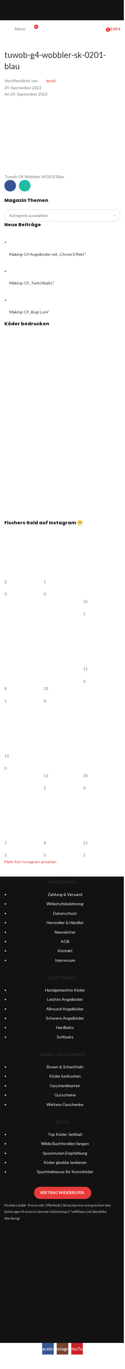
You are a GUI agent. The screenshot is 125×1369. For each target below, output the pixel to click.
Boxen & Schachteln (65, 1066)
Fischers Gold (15, 1205)
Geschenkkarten (65, 1085)
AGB (65, 941)
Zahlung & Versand (65, 894)
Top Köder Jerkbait (65, 1134)
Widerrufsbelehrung (65, 903)
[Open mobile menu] (6, 29)
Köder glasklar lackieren (65, 1162)
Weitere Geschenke (65, 1104)
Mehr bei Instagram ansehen (30, 861)
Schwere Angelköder (65, 1018)
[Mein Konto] (99, 29)
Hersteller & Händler (65, 922)
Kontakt (65, 950)
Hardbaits (65, 1027)
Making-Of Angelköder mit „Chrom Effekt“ (47, 254)
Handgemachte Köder (65, 989)
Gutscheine (65, 1094)
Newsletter (65, 932)
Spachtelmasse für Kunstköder (65, 1171)
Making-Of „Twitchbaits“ (31, 282)
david (51, 80)
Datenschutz (65, 913)
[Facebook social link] (10, 185)
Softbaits (65, 1036)
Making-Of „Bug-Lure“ (29, 311)
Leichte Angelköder (65, 999)
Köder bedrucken (65, 1076)
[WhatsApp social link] (25, 185)
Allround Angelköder (65, 1008)
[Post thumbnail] (20, 242)
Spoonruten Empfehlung (65, 1153)
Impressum (65, 960)
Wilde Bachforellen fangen (65, 1143)
